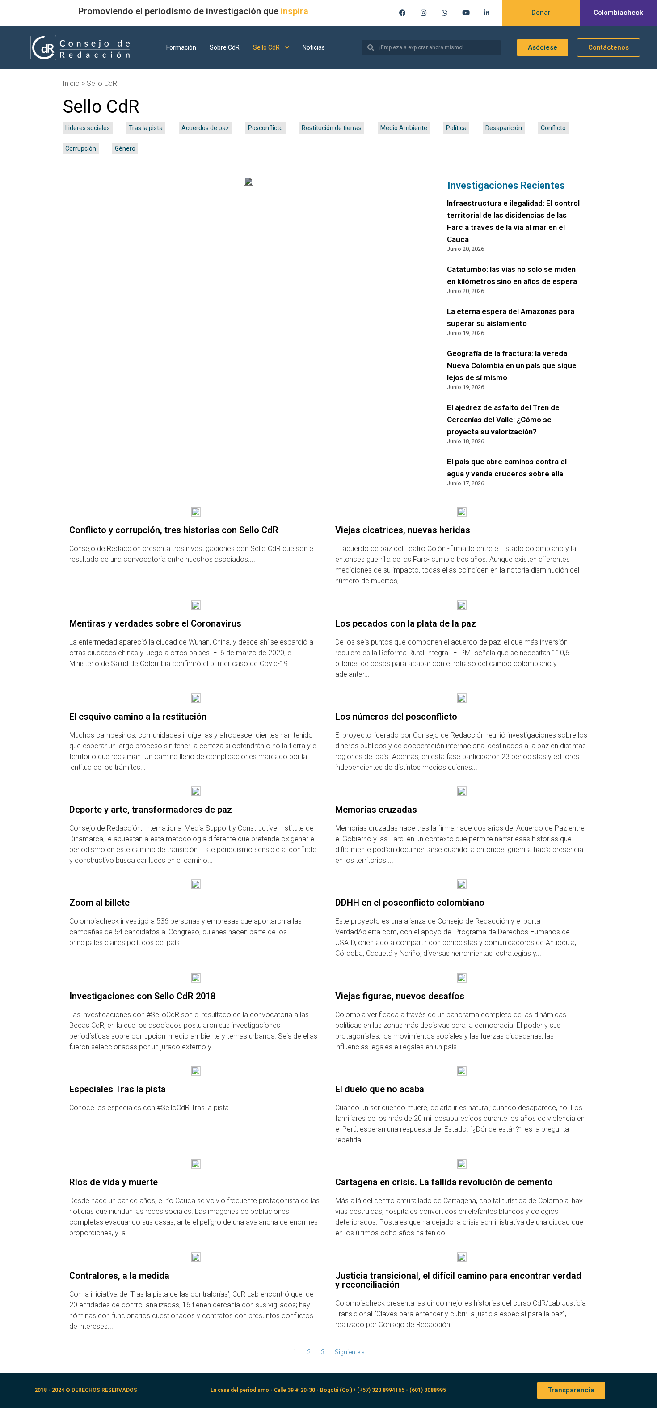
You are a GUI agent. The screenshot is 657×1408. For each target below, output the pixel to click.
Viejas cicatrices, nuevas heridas (402, 530)
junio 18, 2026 (465, 441)
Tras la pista (146, 127)
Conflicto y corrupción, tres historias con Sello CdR (173, 530)
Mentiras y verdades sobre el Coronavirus (155, 623)
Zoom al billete (99, 902)
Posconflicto (265, 127)
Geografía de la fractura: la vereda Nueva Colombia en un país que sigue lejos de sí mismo (512, 365)
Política (456, 127)
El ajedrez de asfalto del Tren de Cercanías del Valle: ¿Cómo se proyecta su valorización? (503, 419)
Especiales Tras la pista (117, 1089)
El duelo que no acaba (379, 1089)
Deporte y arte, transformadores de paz (150, 809)
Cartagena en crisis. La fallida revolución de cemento (444, 1182)
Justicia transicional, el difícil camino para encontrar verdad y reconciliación (458, 1280)
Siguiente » (349, 1352)
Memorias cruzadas (376, 809)
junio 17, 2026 (465, 483)
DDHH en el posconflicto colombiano (409, 902)
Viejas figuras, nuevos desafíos (399, 996)
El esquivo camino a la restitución (137, 716)
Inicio (71, 83)
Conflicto (553, 127)
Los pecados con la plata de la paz (405, 623)
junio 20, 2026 (465, 249)
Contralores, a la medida (119, 1275)
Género (125, 148)
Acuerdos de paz (205, 127)
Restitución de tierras (332, 127)
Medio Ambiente (403, 127)
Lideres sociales (87, 127)
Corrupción (80, 148)
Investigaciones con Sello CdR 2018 (142, 996)
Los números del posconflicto (396, 716)
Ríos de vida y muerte (113, 1182)
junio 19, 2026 (465, 333)
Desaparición (503, 127)
